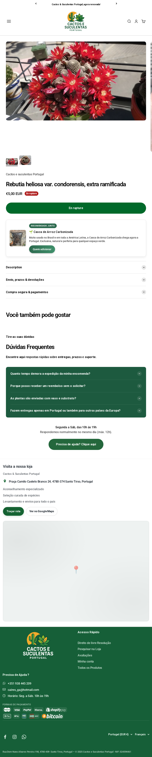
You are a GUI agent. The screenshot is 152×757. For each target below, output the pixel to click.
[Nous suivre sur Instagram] (14, 736)
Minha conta (86, 661)
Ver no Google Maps (41, 511)
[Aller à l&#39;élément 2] (25, 160)
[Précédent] (36, 3)
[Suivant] (117, 3)
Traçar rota (13, 511)
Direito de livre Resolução (94, 643)
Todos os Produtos (90, 668)
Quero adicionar (42, 249)
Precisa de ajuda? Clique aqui (76, 444)
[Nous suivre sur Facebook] (5, 736)
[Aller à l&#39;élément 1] (12, 162)
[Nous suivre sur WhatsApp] (24, 736)
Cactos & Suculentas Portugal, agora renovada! (76, 4)
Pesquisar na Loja (89, 649)
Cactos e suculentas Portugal (25, 174)
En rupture (76, 208)
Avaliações (85, 655)
